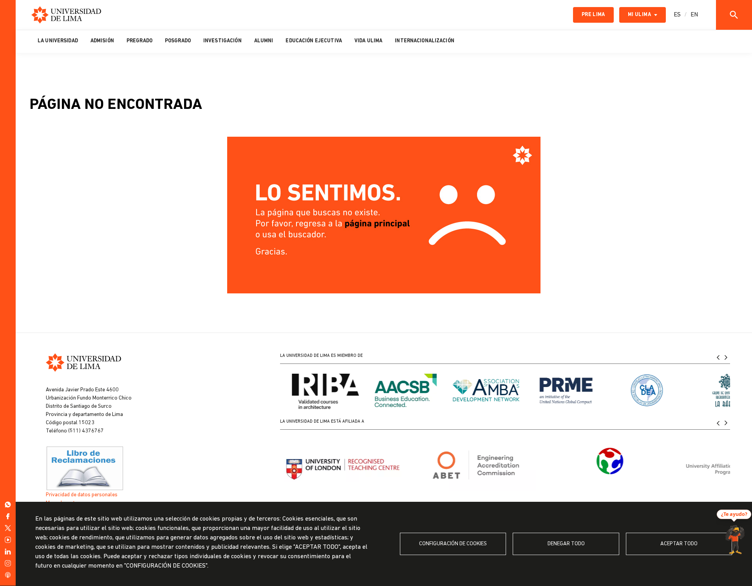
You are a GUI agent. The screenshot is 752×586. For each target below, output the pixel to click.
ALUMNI (263, 40)
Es (677, 15)
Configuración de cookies (453, 544)
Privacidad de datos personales (82, 495)
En (694, 15)
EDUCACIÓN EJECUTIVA (314, 40)
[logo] (66, 15)
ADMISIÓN (102, 40)
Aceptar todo (679, 544)
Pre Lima (593, 14)
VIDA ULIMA (368, 40)
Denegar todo (566, 544)
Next (726, 357)
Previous (718, 357)
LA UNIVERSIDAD (58, 40)
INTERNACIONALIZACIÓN (424, 40)
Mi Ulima (639, 14)
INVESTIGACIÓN (222, 40)
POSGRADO (178, 40)
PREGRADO (139, 40)
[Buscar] (734, 15)
